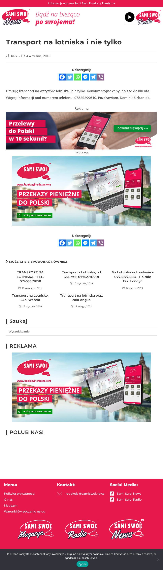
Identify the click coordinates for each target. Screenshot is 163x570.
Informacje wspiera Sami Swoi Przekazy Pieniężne (81, 3)
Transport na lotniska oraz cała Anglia (81, 298)
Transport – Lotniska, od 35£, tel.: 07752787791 (81, 274)
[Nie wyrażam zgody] (158, 559)
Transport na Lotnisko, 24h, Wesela (30, 298)
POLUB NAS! (27, 432)
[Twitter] (69, 77)
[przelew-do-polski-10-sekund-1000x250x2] (81, 130)
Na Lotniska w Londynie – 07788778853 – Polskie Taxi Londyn (132, 276)
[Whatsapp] (77, 77)
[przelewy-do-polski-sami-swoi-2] (81, 190)
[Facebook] (62, 77)
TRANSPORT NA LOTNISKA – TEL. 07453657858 (30, 276)
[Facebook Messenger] (85, 77)
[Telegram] (93, 77)
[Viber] (100, 77)
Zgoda (82, 564)
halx (14, 56)
